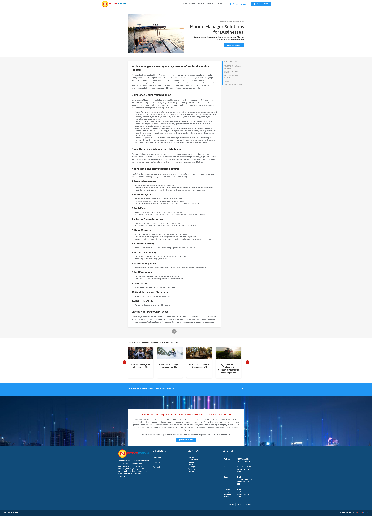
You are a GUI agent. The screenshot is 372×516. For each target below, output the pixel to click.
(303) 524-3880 (247, 467)
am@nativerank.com (244, 492)
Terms (239, 504)
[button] (124, 362)
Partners (191, 462)
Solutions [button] (192, 4)
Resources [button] (191, 469)
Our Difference (193, 460)
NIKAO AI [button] (201, 4)
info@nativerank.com (244, 479)
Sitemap (191, 471)
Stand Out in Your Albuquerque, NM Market (233, 76)
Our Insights (192, 467)
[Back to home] (113, 4)
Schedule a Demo (262, 4)
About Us (191, 457)
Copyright (247, 504)
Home (185, 4)
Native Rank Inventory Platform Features (233, 81)
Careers (190, 464)
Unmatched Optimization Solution (231, 72)
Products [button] (209, 4)
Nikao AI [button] (156, 462)
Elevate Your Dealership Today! (233, 84)
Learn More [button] (219, 4)
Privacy (231, 504)
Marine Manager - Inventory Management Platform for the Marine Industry (232, 67)
